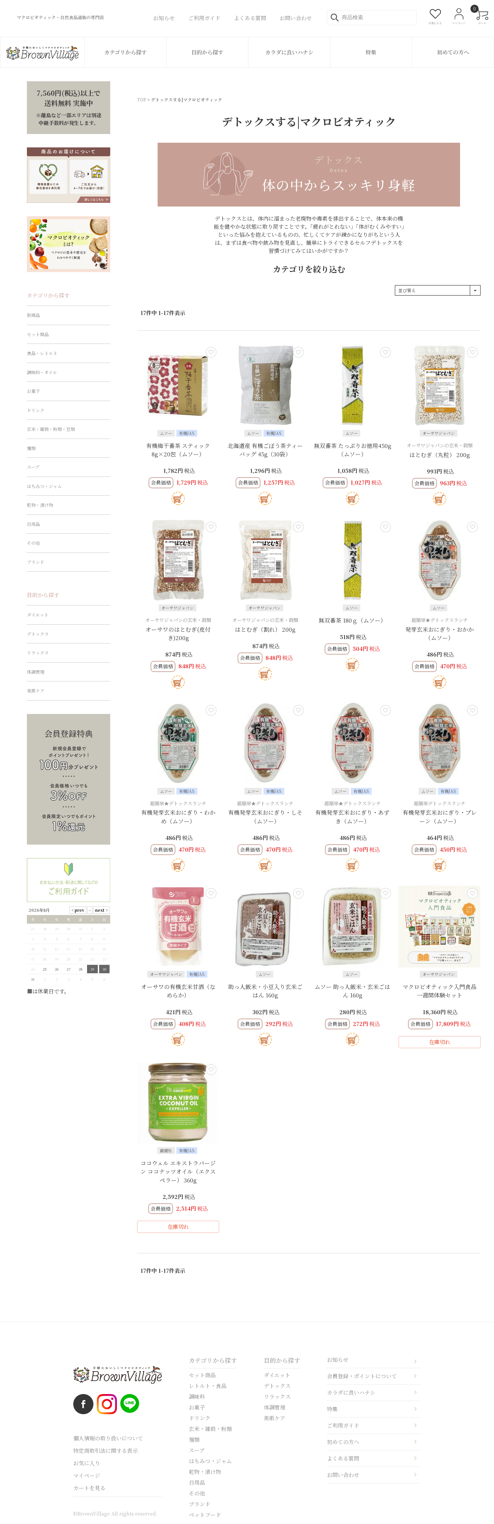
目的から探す (207, 52)
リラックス (38, 652)
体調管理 (35, 672)
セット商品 (38, 334)
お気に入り (86, 1463)
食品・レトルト (42, 353)
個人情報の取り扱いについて (108, 1438)
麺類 (31, 448)
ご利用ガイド (343, 1425)
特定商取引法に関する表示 (105, 1450)
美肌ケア (35, 690)
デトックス (38, 634)
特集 (371, 52)
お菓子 (33, 391)
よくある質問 (343, 1458)
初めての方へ (453, 52)
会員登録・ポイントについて (362, 1376)
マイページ (86, 1475)
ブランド (35, 562)
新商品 (33, 315)
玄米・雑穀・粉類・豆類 (51, 429)
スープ (33, 467)
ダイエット (37, 615)
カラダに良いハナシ (289, 52)
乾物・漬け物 (40, 505)
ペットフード (205, 1515)
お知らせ (337, 1359)
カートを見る (89, 1488)
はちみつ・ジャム (44, 486)
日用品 (33, 524)
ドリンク (35, 410)
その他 (33, 543)
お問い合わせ (343, 1475)
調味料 (197, 1396)
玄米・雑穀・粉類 (210, 1429)
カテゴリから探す (125, 52)
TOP (141, 99)
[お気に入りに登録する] (211, 352)
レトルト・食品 (208, 1386)
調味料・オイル (42, 372)
